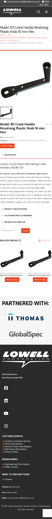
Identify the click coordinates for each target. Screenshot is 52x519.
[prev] (47, 124)
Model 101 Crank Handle (17, 140)
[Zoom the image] (26, 312)
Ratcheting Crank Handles (36, 140)
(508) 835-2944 (11, 492)
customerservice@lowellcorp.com (23, 1)
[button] (39, 12)
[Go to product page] (12, 259)
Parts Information (14, 443)
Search (25, 230)
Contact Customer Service (17, 441)
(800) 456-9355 (14, 487)
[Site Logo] (12, 12)
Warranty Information (16, 449)
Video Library (11, 466)
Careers (9, 479)
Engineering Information (17, 464)
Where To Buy (7, 146)
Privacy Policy (11, 451)
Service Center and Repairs (18, 446)
